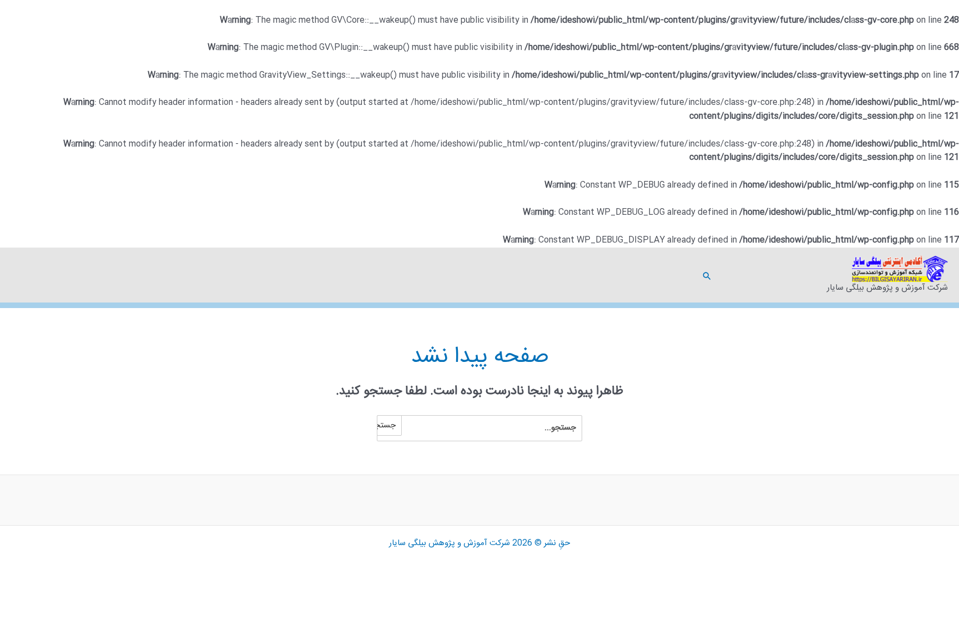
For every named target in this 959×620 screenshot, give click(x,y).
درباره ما (754, 275)
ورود (724, 275)
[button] (705, 275)
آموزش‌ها (788, 275)
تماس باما (743, 275)
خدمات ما (765, 275)
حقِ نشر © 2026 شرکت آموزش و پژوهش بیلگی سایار (479, 543)
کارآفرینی (777, 275)
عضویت (732, 275)
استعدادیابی (799, 275)
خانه (810, 275)
